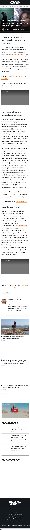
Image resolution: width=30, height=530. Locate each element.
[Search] (28, 2)
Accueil (2, 6)
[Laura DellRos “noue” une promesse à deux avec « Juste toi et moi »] (15, 327)
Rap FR (7, 292)
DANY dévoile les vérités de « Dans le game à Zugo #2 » (19, 429)
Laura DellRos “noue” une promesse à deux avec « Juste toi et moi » (13, 337)
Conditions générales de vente (15, 518)
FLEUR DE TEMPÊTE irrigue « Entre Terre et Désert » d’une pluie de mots (15, 386)
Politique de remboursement (15, 520)
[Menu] (2, 2)
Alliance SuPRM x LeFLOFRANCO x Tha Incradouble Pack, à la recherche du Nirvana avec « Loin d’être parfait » (14, 361)
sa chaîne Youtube (22, 225)
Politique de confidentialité (15, 514)
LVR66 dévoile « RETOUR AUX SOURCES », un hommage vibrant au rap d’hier (18, 438)
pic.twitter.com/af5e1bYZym (16, 197)
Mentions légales (15, 512)
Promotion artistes (15, 522)
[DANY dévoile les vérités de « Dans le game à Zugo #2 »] (6, 430)
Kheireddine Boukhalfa (13, 29)
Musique (7, 6)
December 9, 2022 (21, 201)
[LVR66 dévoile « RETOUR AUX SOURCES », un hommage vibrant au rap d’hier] (6, 437)
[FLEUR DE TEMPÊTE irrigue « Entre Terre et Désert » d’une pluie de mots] (15, 376)
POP (3, 292)
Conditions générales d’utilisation (15, 516)
